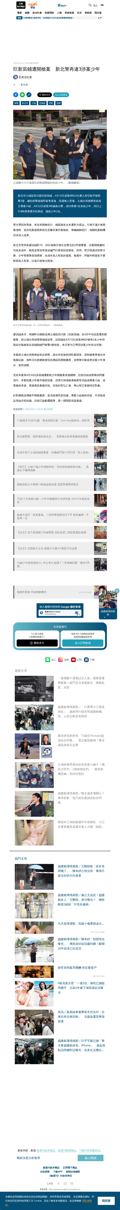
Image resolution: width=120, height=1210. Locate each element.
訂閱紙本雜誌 (21, 5)
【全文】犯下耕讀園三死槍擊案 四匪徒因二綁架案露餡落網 (51, 532)
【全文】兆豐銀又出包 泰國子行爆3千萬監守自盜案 (47, 548)
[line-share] (22, 94)
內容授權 (44, 1171)
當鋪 (58, 103)
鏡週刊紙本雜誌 (46, 1150)
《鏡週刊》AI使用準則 (60, 1175)
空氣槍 (42, 103)
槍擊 (16, 103)
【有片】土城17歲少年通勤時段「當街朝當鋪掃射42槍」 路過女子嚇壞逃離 (53, 468)
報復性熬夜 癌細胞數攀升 (32, 592)
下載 (92, 659)
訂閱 (79, 659)
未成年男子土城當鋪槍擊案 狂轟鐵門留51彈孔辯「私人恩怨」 (54, 452)
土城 (34, 103)
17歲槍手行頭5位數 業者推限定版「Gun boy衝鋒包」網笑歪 (53, 420)
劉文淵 (24, 84)
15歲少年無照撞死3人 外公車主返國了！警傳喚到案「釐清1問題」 (53, 564)
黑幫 (51, 103)
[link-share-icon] (28, 94)
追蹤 (66, 659)
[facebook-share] (15, 94)
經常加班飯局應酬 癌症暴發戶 (77, 968)
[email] (71, 1183)
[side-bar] (102, 5)
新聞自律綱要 (73, 1171)
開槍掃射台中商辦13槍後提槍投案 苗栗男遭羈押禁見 (48, 484)
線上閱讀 (90, 1158)
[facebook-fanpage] (58, 1183)
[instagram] (65, 1183)
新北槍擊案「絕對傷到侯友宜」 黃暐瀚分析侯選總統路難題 (52, 436)
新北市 (25, 103)
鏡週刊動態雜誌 (67, 1150)
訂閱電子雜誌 (70, 1167)
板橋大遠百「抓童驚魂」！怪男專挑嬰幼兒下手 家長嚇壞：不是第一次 (53, 516)
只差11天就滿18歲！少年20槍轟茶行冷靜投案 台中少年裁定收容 (53, 500)
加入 (53, 659)
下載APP (57, 1171)
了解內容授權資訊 (89, 1150)
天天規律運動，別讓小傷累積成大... (81, 923)
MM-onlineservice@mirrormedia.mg (64, 1189)
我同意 (106, 1201)
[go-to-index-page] (62, 5)
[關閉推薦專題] (117, 590)
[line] (50, 1183)
